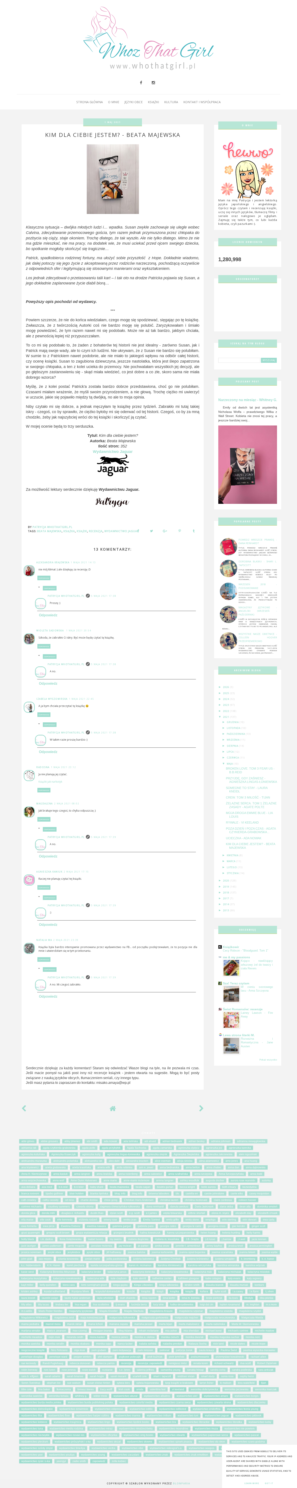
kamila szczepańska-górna (106, 1265)
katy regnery (254, 1278)
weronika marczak (266, 1389)
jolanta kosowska (68, 1258)
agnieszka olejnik (157, 1154)
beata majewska (49, 531)
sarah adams (52, 1376)
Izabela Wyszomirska (52, 698)
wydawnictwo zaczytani (125, 1454)
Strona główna (89, 102)
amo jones (231, 1160)
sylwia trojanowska (147, 1382)
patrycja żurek (184, 1350)
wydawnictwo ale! (187, 1395)
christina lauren (169, 1200)
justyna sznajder (225, 1258)
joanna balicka (136, 1252)
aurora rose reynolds (243, 1180)
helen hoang (208, 1232)
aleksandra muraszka (34, 1160)
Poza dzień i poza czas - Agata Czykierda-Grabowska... (251, 830)
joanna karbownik (162, 1252)
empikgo (210, 1219)
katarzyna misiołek (259, 1271)
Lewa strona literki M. (239, 1035)
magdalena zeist (64, 1317)
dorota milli (48, 1213)
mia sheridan (191, 1330)
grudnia (233, 722)
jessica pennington (261, 1245)
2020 (226, 880)
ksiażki (131, 1291)
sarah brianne (75, 1376)
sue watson (74, 1382)
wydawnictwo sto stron (212, 1441)
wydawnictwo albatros (157, 1395)
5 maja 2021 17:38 (103, 595)
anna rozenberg (128, 1173)
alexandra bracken (137, 1160)
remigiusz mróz (178, 1363)
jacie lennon (259, 1239)
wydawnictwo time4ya (72, 1448)
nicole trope (258, 1343)
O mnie (113, 102)
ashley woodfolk (189, 1180)
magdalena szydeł (250, 1311)
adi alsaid (150, 1141)
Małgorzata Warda (252, 1317)
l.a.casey (238, 1291)
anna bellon (193, 1167)
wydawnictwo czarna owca (175, 1402)
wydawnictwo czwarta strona (214, 1402)
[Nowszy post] (23, 1110)
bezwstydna (249, 1187)
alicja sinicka (184, 1160)
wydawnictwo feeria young (242, 1409)
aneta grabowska (55, 1167)
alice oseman (163, 1160)
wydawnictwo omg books (138, 1435)
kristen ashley (29, 1291)
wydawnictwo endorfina (206, 1409)
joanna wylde (270, 1252)
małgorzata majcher (186, 1317)
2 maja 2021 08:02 (66, 803)
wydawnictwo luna (32, 1428)
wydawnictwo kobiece (34, 1422)
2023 (226, 704)
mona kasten (97, 1337)
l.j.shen (269, 1291)
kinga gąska (120, 1284)
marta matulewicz (189, 1324)
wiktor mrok (100, 1395)
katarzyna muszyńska (34, 1278)
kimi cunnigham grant (94, 1284)
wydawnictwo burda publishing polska (90, 1402)
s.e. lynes (124, 1369)
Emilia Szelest (151, 1219)
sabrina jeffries (145, 1369)
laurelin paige (50, 1298)
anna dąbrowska (255, 1167)
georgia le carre (192, 1226)
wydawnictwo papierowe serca (210, 1435)
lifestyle (248, 1298)
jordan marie (92, 1258)
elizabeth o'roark (267, 1213)
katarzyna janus (117, 1271)
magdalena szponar (191, 1311)
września (233, 739)
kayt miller (27, 1284)
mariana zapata (118, 1324)
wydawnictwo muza (206, 1428)
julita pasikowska (117, 1258)
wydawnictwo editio (141, 1409)
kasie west (27, 1271)
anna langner (82, 1173)
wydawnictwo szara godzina (248, 1441)
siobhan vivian (186, 1376)
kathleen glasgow (188, 1278)
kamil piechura (75, 1265)
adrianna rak (28, 1147)
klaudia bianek (215, 1284)
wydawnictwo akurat (125, 1395)
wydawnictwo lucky (260, 1422)
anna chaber (213, 1167)
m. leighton (252, 1304)
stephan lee (54, 1382)
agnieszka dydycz (188, 1147)
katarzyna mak (203, 1271)
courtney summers (59, 1206)
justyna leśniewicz (198, 1258)
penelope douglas (32, 1356)
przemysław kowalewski (230, 1356)
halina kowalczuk (150, 1232)
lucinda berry (139, 1304)
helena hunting (231, 1232)
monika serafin (55, 1343)
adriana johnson (220, 1141)
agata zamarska (162, 1147)
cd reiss (69, 1200)
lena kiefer (169, 1298)
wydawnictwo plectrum (34, 1441)
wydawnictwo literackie (196, 1422)
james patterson (51, 1245)
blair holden (77, 1193)
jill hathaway (114, 1252)
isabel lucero (95, 1239)
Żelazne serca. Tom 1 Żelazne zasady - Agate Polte (251, 805)
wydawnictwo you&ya (62, 1454)
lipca (231, 751)
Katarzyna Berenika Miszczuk (57, 1271)
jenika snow (162, 1245)
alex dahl (114, 1160)
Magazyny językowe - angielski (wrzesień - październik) (258, 611)
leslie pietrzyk (214, 1298)
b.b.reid (63, 1187)
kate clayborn (119, 1278)
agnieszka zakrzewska (219, 1154)
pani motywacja (122, 1350)
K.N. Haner (53, 1265)
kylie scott (220, 1291)
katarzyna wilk (95, 1278)
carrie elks (237, 1193)
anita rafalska (124, 1167)
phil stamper (105, 1356)
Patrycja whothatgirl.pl (66, 595)
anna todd (256, 1173)
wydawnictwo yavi (32, 1454)
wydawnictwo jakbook (248, 1415)
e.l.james (151, 1213)
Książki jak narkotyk (50, 782)
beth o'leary (229, 1187)
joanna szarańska (222, 1252)
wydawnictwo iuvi (188, 1415)
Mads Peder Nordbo (50, 1311)
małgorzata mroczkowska (220, 1317)
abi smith (92, 1141)
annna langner (165, 1180)
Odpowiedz (43, 578)
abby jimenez (72, 1141)
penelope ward (58, 1356)
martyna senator (30, 1330)
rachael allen (258, 1356)
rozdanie (107, 1369)
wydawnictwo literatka (229, 1422)
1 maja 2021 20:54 (78, 630)
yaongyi (61, 1461)
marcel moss (53, 1324)
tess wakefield (246, 1382)
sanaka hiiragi (195, 1369)
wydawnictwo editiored (172, 1409)
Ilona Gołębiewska (71, 1239)
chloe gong (110, 1200)
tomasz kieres (85, 1389)
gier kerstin (238, 1226)
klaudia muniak (239, 1284)
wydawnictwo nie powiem (239, 1428)
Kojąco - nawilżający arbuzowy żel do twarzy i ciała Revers (257, 964)
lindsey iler (61, 1304)
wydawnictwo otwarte (172, 1435)
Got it (269, 1483)
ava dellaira (28, 1187)
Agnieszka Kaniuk (49, 871)
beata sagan (143, 1187)
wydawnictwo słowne (139, 1441)
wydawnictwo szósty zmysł (37, 1448)
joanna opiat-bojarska (192, 1252)
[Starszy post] (201, 1110)
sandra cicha (217, 1369)
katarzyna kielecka (144, 1271)
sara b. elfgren (29, 1376)
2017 (226, 898)
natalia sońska (147, 1343)
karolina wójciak (255, 1265)
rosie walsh (89, 1369)
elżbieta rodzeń (88, 1219)
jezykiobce (74, 1252)
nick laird (218, 1343)
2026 (226, 687)
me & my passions (236, 957)
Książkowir (231, 947)
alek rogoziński (248, 1154)
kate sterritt (139, 1278)
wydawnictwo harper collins (92, 1415)
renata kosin (200, 1363)
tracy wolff (106, 1389)
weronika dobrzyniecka (204, 1389)
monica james (120, 1337)
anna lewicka (104, 1173)
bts (177, 1193)
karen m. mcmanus (140, 1265)
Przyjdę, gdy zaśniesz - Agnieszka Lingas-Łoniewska (251, 780)
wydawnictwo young (93, 1454)
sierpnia (233, 745)
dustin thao (96, 1213)
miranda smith (75, 1337)
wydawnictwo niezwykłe (35, 1435)
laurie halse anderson (77, 1298)
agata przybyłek (111, 1147)
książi (160, 1291)
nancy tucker (125, 1343)
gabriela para (146, 1226)
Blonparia (181, 1483)
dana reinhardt (155, 1206)
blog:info (137, 1193)
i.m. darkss (46, 1239)
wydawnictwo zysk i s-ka (35, 1461)
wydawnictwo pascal (246, 1435)
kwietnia (233, 855)
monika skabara (80, 1343)
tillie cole (26, 1389)
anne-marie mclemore (136, 1180)
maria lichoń (95, 1324)
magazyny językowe (81, 1311)
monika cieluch (170, 1337)
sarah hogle (97, 1376)
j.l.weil (241, 1239)
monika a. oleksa (145, 1337)
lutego (232, 867)
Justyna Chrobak (171, 1258)
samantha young (170, 1369)
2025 (226, 693)
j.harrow (226, 1239)
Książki (153, 102)
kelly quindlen (48, 1284)
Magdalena (44, 803)
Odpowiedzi (49, 588)
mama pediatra (30, 1324)
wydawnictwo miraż (101, 1428)
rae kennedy (28, 1363)
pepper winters (82, 1356)
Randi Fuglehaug (53, 1363)
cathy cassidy (50, 1200)
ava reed (47, 1187)
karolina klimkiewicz (170, 1265)
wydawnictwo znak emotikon (191, 1454)
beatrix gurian (165, 1187)
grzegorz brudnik (123, 1232)
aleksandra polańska (65, 1160)
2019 (226, 886)
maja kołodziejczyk (91, 1317)
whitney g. (81, 1395)
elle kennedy (64, 1219)
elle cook (45, 1219)
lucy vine (158, 1304)
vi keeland (178, 1389)
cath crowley (28, 1200)
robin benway (29, 1369)
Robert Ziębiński (267, 1363)
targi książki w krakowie (179, 1382)
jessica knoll (236, 1245)
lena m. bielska (191, 1298)
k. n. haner (268, 1258)
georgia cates (168, 1226)
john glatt (26, 1258)
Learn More (251, 1483)
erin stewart (249, 1219)
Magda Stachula (133, 1311)
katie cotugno (213, 1278)
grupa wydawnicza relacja (91, 1232)
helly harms (253, 1232)
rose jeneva (69, 1369)
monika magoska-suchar (224, 1337)
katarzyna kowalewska (174, 1271)
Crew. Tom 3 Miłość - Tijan (248, 797)
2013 (226, 910)
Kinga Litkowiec (143, 1284)
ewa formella (29, 1226)
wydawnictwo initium (159, 1415)
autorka (266, 1180)
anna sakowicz (153, 1173)
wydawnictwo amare (216, 1395)
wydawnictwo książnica (67, 1422)
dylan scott (116, 1213)
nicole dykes (237, 1343)
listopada (234, 728)
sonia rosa (227, 1376)
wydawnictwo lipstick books (133, 1422)
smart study (208, 1376)
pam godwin (99, 1350)
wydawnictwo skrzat (109, 1441)
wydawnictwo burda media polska (41, 1402)
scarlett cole (140, 1376)
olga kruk (79, 1350)
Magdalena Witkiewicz (34, 1317)
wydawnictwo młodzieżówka (136, 1428)
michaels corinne (238, 1330)
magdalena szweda (221, 1311)
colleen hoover (247, 1200)
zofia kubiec (119, 1461)
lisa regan (81, 1304)
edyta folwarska (172, 1213)
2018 (226, 892)
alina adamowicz (209, 1160)
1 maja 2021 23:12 (63, 767)
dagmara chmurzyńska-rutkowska (120, 1206)
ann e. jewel (146, 1167)
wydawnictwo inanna (127, 1415)
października (236, 733)
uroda (139, 1389)
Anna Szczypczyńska (231, 1173)
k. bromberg (248, 1258)
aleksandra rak (93, 1160)
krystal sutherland (54, 1291)
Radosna (43, 767)
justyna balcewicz (143, 1258)
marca (231, 861)
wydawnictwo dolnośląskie (37, 1409)
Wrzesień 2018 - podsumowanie (258, 586)
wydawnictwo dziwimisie (73, 1409)
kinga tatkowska (168, 1284)
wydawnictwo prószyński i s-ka (73, 1441)
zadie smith (79, 1461)
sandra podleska (242, 1369)
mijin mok (54, 1337)
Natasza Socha (198, 1343)
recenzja (96, 531)
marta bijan (165, 1324)
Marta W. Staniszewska (245, 1324)
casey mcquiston (259, 1193)
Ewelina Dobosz (70, 1226)
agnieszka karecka (240, 1147)
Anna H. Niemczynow (34, 1173)
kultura (204, 1291)
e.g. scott (134, 1213)
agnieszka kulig (91, 1154)
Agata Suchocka (136, 1147)
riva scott (245, 1363)
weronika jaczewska (237, 1389)
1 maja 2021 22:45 (81, 698)
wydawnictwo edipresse (109, 1409)
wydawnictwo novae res (70, 1435)
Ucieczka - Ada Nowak (243, 838)
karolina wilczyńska (199, 1265)
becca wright (187, 1187)
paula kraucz (206, 1350)
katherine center (162, 1278)
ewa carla (268, 1219)
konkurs (259, 1284)
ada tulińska (130, 1141)
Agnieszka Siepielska (186, 1154)
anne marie (110, 1180)
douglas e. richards (72, 1213)
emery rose (110, 1219)
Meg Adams (125, 1330)
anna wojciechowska (33, 1180)
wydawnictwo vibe (132, 1448)
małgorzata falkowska (122, 1317)
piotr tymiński (176, 1356)
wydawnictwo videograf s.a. (166, 1448)
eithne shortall (196, 1213)
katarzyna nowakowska (67, 1278)
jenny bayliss (214, 1245)
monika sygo (103, 1343)
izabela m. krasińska (167, 1239)
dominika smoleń (267, 1206)
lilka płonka (266, 1298)
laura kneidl (28, 1298)
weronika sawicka (31, 1395)
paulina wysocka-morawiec (259, 1350)
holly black (27, 1239)
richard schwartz (224, 1363)
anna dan (233, 1167)
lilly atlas (26, 1304)
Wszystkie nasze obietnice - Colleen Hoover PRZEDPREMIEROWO (258, 637)
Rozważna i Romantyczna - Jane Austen (257, 1042)
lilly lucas (43, 1304)
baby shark (96, 1187)
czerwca (233, 757)
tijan (263, 1382)
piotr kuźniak (154, 1356)
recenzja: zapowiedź (150, 1363)
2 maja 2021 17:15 (76, 871)
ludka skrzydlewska (181, 1304)
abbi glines (27, 1141)
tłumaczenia (64, 1389)
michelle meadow (31, 1337)
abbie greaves (49, 1141)
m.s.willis (26, 1311)
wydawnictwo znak (157, 1454)
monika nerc (253, 1337)
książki (82, 531)
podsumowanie (200, 1356)
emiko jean (130, 1219)
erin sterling (229, 1219)
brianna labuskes (159, 1193)
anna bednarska (169, 1167)
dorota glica (28, 1213)
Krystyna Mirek (80, 1291)
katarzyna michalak (229, 1271)
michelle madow (264, 1330)
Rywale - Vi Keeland (242, 822)
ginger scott (258, 1226)
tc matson (225, 1382)
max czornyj (80, 1330)
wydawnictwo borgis (247, 1395)
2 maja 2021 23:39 (65, 940)
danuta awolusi (179, 1206)
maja (230, 763)
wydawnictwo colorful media (136, 1402)
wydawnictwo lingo (99, 1422)
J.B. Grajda (192, 1239)
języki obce (93, 1252)
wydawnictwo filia (31, 1415)
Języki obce (133, 102)
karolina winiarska (228, 1265)
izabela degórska (138, 1239)
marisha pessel (143, 1324)
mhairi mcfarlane (149, 1330)
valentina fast (157, 1389)
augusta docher (215, 1180)
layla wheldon (105, 1298)
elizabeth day (243, 1213)
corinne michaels (31, 1206)
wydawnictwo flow (59, 1415)
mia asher (171, 1330)
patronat (164, 1350)
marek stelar (74, 1324)
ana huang (250, 1160)
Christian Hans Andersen (139, 1200)
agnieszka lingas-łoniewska (123, 1154)
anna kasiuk (60, 1173)
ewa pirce (49, 1226)
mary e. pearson (56, 1330)
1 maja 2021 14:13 (83, 562)
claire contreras (223, 1200)
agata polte (88, 1147)
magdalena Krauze (161, 1311)
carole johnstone (214, 1193)
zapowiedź (98, 1461)
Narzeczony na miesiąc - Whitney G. (247, 400)
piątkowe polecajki (130, 1356)
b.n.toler (79, 1187)
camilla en (192, 1193)
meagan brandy (102, 1330)
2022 (226, 711)
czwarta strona (84, 1206)
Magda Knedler (108, 1311)
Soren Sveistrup (30, 1382)
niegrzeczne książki (33, 1350)
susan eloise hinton (98, 1382)
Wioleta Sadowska (50, 630)
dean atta (245, 1206)
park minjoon (145, 1350)
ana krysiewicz (30, 1167)
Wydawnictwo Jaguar (113, 451)
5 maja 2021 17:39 (103, 837)
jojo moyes (45, 1258)
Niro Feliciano (59, 1350)
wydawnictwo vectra (103, 1448)
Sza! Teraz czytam (236, 983)
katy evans (234, 1278)
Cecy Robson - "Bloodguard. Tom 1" (245, 950)
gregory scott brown (58, 1232)
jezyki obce (54, 1252)
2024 (226, 699)
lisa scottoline (101, 1304)
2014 (226, 904)
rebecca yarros (106, 1363)
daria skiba (226, 1206)
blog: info (120, 1193)
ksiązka (145, 1291)
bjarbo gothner (54, 1193)
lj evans (120, 1304)
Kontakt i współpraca (202, 102)
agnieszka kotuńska (33, 1154)
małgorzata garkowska (155, 1317)
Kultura (171, 102)
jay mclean (125, 1245)
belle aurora (208, 1187)
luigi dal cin (206, 1304)
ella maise (27, 1219)
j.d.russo (210, 1239)
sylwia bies (123, 1382)
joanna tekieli (247, 1252)
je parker (143, 1245)
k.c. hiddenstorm (31, 1265)
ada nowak (110, 1141)
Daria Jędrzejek (204, 1206)
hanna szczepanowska (180, 1232)
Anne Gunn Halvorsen (84, 1180)
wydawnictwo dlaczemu (251, 1402)
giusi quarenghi (30, 1232)
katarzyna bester (91, 1271)
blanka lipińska (99, 1193)
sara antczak (265, 1369)
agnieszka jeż (214, 1147)
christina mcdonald (196, 1200)
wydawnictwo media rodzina (66, 1428)
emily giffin (172, 1219)
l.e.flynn (254, 1291)
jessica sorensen (31, 1252)
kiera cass (69, 1284)
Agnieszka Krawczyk (63, 1154)
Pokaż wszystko (268, 1059)
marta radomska (215, 1324)
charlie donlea (89, 1200)
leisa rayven (149, 1298)
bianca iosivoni (30, 1193)
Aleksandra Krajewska (52, 562)
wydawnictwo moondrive (173, 1428)
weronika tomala (58, 1395)
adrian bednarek (172, 1141)
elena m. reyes (220, 1213)
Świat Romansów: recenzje (243, 1009)
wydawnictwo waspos (201, 1448)
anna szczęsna (203, 1173)
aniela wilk (103, 1167)
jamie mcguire (76, 1245)
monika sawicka (30, 1343)
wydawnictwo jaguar (121, 531)
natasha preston (172, 1343)
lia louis (233, 1298)
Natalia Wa (44, 940)
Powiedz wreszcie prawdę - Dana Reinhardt (258, 541)
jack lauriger (28, 1245)
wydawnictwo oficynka (104, 1435)
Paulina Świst (229, 1350)
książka (69, 531)
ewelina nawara (96, 1226)
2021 (226, 716)
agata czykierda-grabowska (59, 1147)
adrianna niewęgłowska (251, 1141)
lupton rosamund (230, 1304)
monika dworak (194, 1337)
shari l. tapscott (162, 1376)
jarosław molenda (101, 1245)
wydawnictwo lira (166, 1422)
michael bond (213, 1330)
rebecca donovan (80, 1363)
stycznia (233, 873)
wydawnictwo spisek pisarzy (175, 1441)
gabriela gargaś (121, 1226)
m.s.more (271, 1304)
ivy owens (116, 1239)
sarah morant (118, 1376)
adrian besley (197, 1141)
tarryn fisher (207, 1382)
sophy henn (247, 1376)
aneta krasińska (81, 1167)
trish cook (124, 1389)
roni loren (49, 1369)
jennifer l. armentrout (188, 1245)
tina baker (44, 1389)
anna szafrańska (178, 1173)
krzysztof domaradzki (107, 1291)
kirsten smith (192, 1284)
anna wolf (58, 1180)
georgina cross (216, 1226)
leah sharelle (127, 1298)
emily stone (192, 1219)
